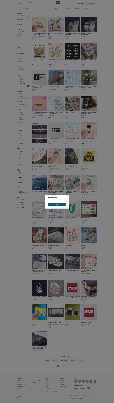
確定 (57, 204)
